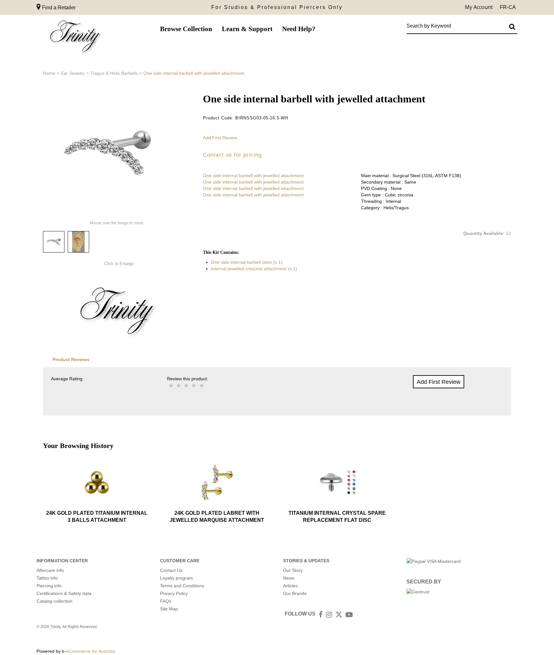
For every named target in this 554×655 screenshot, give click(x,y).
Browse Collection (186, 29)
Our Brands (294, 593)
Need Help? (298, 29)
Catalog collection (54, 601)
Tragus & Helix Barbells (114, 73)
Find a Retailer (58, 7)
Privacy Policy (174, 593)
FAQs (165, 601)
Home (49, 73)
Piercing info (49, 585)
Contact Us (171, 570)
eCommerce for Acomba (90, 651)
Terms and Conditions (182, 585)
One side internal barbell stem (241, 262)
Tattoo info (47, 578)
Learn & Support (247, 29)
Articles (290, 585)
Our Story (293, 570)
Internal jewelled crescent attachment (249, 268)
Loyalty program (176, 578)
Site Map (169, 608)
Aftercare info (50, 570)
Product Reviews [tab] (71, 359)
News (288, 578)
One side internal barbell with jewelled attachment (253, 175)
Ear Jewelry (73, 73)
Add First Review (220, 137)
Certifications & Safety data (64, 593)
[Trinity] (75, 37)
